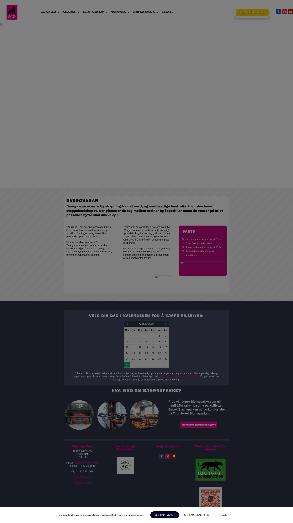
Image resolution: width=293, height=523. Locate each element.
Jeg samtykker (165, 515)
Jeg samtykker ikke (197, 515)
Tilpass (222, 515)
